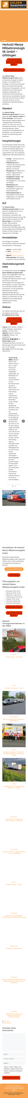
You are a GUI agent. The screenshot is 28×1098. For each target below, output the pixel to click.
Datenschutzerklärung (18, 1021)
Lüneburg (14, 939)
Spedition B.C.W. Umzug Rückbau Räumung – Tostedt (14, 715)
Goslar (14, 810)
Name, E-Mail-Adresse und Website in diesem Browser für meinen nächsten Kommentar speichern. (13, 998)
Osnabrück (13, 905)
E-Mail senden (14, 503)
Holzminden (14, 777)
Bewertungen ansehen (14, 535)
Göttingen (14, 582)
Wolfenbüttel (14, 645)
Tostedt (13, 712)
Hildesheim (13, 841)
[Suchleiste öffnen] (25, 40)
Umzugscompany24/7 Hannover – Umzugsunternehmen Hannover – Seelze (14, 681)
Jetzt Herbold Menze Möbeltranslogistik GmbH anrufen (14, 62)
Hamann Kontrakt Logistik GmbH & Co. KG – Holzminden (14, 780)
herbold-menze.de (18, 255)
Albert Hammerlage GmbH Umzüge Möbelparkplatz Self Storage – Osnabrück (14, 909)
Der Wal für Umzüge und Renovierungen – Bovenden (14, 748)
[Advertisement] (14, 24)
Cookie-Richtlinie (11, 1022)
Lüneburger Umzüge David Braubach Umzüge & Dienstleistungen (14, 943)
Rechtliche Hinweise (8, 1021)
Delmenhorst (14, 874)
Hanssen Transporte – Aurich (14, 616)
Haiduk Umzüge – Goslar (14, 812)
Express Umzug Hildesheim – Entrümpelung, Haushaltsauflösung (14, 844)
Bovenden (14, 744)
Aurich (14, 613)
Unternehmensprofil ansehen (14, 70)
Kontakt (18, 1022)
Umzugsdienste (7, 950)
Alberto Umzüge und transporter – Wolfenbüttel (14, 648)
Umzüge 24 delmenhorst (14, 876)
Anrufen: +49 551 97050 (14, 497)
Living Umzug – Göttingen (14, 585)
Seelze (14, 677)
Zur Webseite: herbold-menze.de (15, 542)
